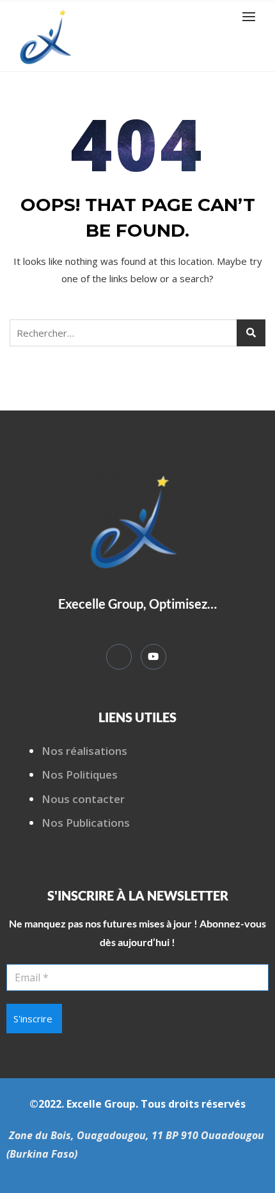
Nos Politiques (80, 774)
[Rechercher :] (137, 332)
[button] (252, 16)
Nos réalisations (84, 750)
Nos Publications (86, 822)
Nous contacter (83, 798)
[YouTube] (153, 657)
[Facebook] (119, 657)
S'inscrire (32, 1018)
